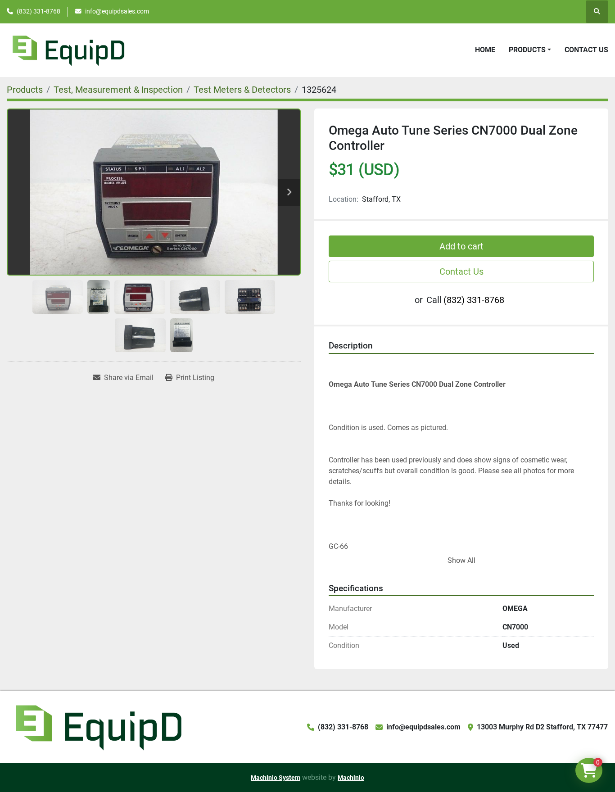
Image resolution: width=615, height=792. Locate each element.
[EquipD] (97, 726)
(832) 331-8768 (38, 11)
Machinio (351, 777)
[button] (530, 50)
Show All (461, 560)
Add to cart (461, 246)
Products (527, 49)
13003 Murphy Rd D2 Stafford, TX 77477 (542, 727)
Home (485, 49)
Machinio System (275, 777)
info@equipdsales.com (117, 11)
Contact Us (586, 49)
